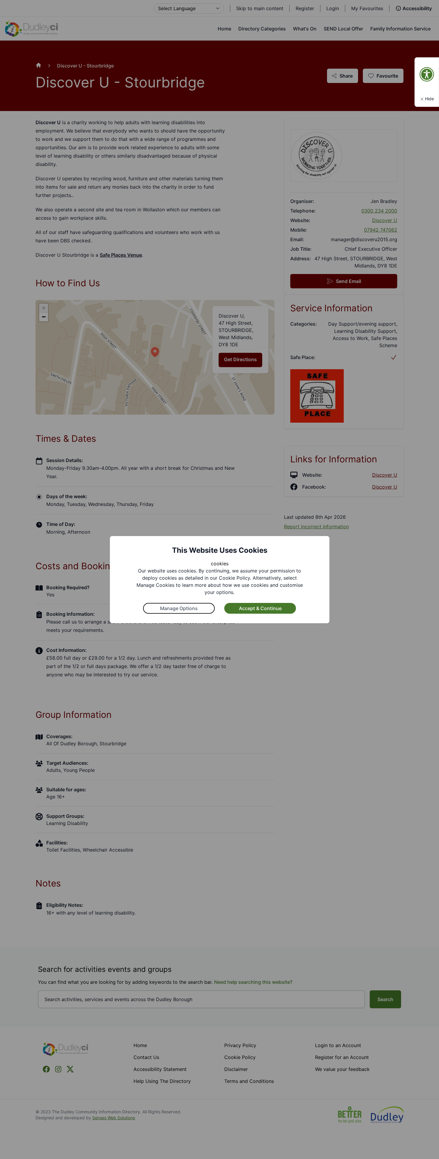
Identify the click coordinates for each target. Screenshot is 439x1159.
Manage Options (179, 608)
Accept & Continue (260, 608)
